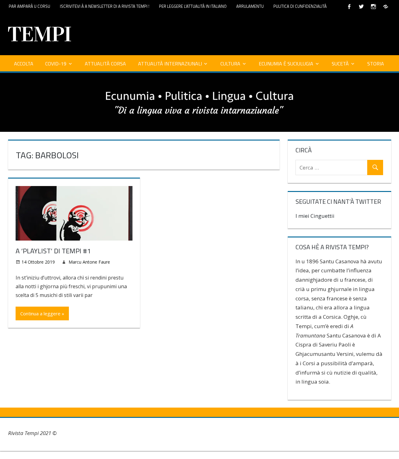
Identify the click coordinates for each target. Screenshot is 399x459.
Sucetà (340, 63)
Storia (375, 63)
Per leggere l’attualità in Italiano (193, 6)
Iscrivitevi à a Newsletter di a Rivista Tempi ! (104, 6)
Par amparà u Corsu (29, 6)
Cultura (230, 63)
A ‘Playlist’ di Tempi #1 (53, 251)
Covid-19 (55, 63)
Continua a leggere (40, 313)
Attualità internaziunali (170, 63)
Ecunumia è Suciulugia (286, 63)
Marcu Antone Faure (89, 262)
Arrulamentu (250, 6)
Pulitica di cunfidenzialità (300, 6)
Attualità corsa (105, 63)
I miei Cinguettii (315, 215)
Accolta (23, 63)
